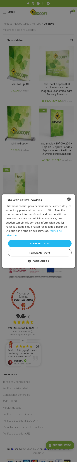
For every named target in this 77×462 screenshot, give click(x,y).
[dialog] (38, 231)
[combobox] (69, 199)
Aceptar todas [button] (40, 243)
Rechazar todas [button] (40, 252)
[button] (38, 261)
